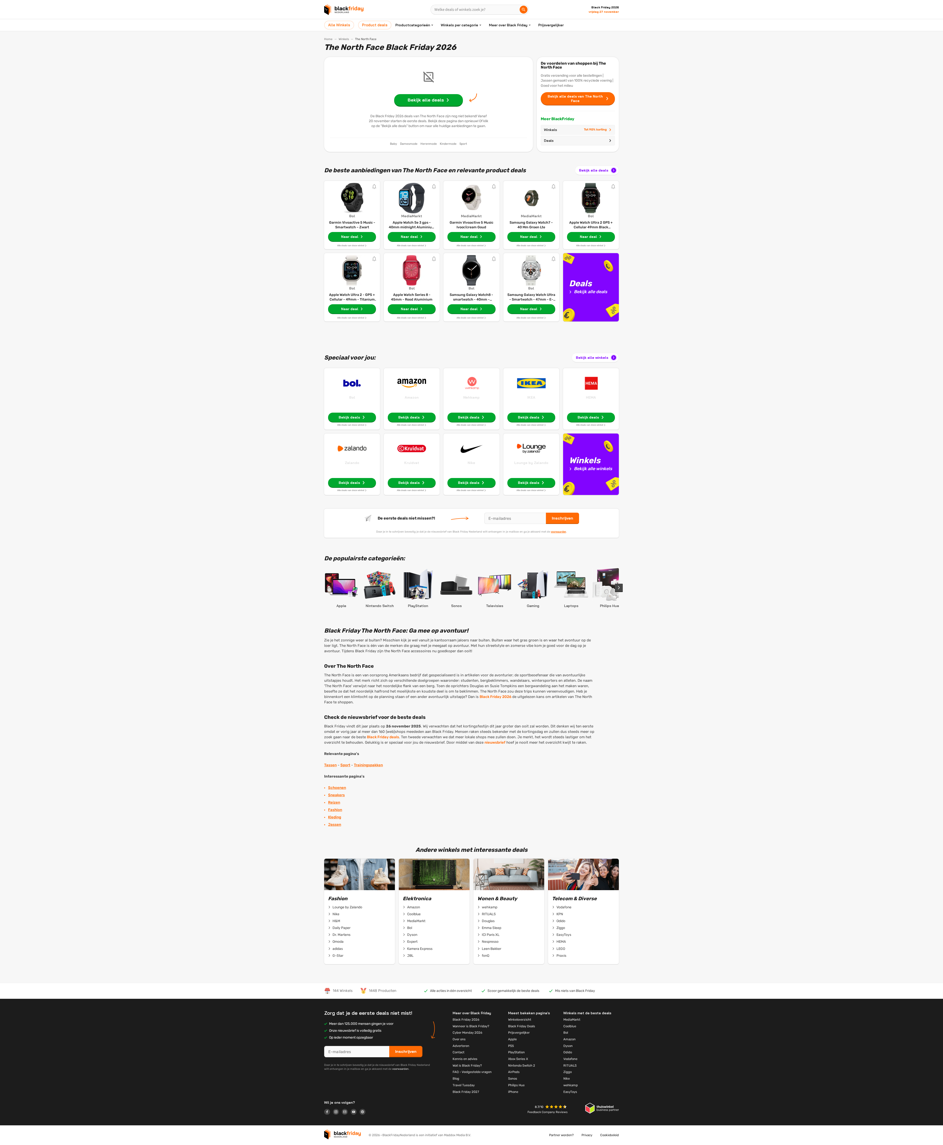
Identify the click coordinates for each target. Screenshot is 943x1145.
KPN (559, 914)
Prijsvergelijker (551, 25)
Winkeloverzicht (519, 1019)
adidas (338, 949)
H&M (336, 921)
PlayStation (516, 1052)
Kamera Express (419, 949)
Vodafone (563, 907)
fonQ (485, 956)
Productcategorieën (412, 25)
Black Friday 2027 (466, 1092)
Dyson (412, 935)
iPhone (513, 1092)
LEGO (560, 949)
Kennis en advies (465, 1059)
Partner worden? (561, 1135)
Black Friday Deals (521, 1026)
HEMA (591, 397)
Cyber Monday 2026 (467, 1032)
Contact (458, 1052)
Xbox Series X (518, 1059)
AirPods (514, 1072)
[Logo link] (328, 1112)
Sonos (512, 1078)
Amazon (412, 397)
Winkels (344, 39)
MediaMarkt (416, 921)
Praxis (561, 956)
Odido (560, 921)
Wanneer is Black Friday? (471, 1026)
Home (328, 39)
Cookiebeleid (609, 1135)
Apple (512, 1039)
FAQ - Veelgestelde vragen (472, 1072)
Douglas (488, 921)
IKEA (531, 397)
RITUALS (489, 914)
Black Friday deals (383, 737)
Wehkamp (471, 397)
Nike (471, 463)
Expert (412, 942)
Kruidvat (411, 463)
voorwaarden (558, 531)
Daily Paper (341, 928)
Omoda (338, 942)
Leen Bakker (491, 949)
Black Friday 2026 (495, 697)
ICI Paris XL (490, 935)
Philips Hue (516, 1085)
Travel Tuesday (464, 1085)
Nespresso (490, 942)
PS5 (511, 1046)
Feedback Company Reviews (547, 1112)
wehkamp (489, 907)
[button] (556, 1107)
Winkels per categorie (459, 25)
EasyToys (563, 935)
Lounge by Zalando (531, 463)
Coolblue (414, 914)
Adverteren (461, 1046)
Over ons (459, 1039)
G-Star (338, 956)
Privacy (587, 1135)
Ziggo (560, 928)
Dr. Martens (341, 935)
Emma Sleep (491, 928)
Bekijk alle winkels (592, 357)
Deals (549, 140)
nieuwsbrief (495, 742)
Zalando (352, 463)
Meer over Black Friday (508, 25)
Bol (352, 397)
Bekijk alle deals (593, 170)
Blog (456, 1078)
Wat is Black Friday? (467, 1065)
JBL (410, 956)
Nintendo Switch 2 (521, 1065)
